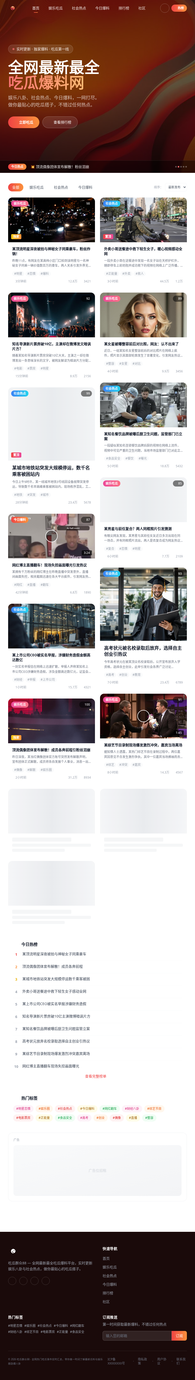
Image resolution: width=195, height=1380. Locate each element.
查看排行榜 (62, 122)
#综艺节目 (154, 1108)
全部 (15, 187)
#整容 (149, 1118)
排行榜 (124, 8)
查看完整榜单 (95, 1076)
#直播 (133, 1118)
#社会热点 (65, 1108)
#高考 (84, 1118)
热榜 (181, 8)
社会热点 (79, 8)
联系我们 (181, 1361)
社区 (141, 8)
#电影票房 (23, 1118)
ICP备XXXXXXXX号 (116, 1361)
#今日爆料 (87, 1108)
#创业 (100, 1118)
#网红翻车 (110, 1108)
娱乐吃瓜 (55, 8)
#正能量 (44, 1118)
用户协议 (161, 1361)
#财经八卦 (132, 1108)
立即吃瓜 (26, 122)
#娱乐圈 (44, 1108)
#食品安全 (65, 1118)
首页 (35, 8)
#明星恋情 (23, 1108)
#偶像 (117, 1118)
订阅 (179, 1335)
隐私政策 (142, 1361)
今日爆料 (102, 8)
